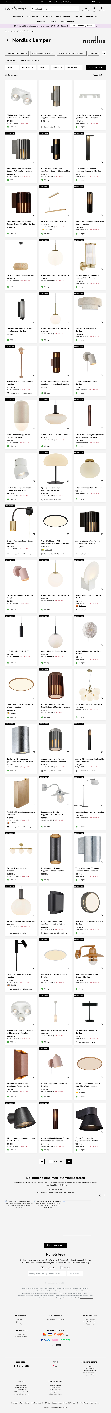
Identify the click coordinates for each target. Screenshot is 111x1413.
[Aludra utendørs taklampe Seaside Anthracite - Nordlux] (55, 749)
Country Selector (90, 1375)
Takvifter (47, 16)
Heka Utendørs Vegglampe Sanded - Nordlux (18, 435)
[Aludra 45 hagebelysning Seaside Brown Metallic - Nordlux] (55, 1128)
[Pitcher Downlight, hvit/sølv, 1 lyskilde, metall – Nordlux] (21, 477)
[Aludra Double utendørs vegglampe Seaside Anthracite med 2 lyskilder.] (55, 105)
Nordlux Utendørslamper (72, 53)
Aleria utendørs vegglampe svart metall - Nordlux (21, 1139)
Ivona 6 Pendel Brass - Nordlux (88, 704)
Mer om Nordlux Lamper (30, 60)
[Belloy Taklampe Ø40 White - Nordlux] (90, 641)
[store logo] (16, 8)
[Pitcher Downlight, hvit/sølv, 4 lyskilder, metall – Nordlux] (90, 105)
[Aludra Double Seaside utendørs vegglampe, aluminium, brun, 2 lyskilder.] (55, 371)
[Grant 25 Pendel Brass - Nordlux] (55, 586)
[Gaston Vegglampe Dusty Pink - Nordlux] (55, 1074)
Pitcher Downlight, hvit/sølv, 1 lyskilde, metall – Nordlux (20, 489)
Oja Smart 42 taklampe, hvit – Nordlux (54, 975)
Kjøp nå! (64, 26)
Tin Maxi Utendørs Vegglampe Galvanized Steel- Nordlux (88, 869)
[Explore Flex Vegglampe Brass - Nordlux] (21, 531)
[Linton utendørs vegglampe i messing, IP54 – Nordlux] (90, 265)
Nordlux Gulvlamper (42, 53)
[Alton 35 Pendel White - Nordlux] (55, 424)
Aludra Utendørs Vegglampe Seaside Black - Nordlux (87, 542)
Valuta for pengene (55, 1389)
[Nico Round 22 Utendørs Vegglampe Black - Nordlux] (55, 858)
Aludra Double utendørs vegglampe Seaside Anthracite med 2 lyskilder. (54, 116)
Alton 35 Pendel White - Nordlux (55, 434)
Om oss (89, 1366)
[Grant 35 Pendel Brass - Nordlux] (55, 265)
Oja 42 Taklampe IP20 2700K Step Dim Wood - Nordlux (87, 1084)
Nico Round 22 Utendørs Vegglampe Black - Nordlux (52, 869)
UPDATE (82, 26)
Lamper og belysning (11, 31)
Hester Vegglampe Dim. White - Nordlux (89, 596)
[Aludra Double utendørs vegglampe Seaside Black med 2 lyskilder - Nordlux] (55, 158)
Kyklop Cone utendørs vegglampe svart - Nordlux (86, 1139)
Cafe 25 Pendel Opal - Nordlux (54, 651)
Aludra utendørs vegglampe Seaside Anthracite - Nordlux (19, 169)
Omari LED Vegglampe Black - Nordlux (19, 975)
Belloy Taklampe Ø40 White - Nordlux (88, 652)
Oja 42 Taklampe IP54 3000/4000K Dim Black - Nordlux (55, 542)
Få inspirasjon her (54, 1245)
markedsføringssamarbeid (21, 1394)
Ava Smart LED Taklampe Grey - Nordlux (89, 922)
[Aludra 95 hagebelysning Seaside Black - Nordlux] (90, 749)
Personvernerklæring (89, 1373)
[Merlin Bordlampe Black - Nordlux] (90, 1020)
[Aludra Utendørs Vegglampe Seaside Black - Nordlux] (90, 531)
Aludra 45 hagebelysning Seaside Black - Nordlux (89, 222)
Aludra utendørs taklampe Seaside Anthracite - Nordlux (53, 760)
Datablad (48, 229)
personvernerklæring (86, 1298)
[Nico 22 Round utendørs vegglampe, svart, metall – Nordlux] (55, 911)
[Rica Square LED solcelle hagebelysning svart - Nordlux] (90, 158)
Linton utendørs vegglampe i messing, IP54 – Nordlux (87, 276)
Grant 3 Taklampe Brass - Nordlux (18, 869)
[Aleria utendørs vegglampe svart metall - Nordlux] (21, 1128)
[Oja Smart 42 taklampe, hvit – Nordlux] (55, 965)
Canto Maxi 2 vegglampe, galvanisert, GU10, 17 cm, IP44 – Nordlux (21, 760)
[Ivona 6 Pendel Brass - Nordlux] (90, 694)
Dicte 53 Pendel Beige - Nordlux (20, 275)
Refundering (90, 1324)
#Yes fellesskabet (21, 1385)
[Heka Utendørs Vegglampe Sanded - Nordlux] (21, 424)
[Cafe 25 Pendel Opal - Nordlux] (55, 641)
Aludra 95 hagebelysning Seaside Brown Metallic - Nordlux (89, 435)
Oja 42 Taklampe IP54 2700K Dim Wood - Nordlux (21, 705)
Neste (102, 53)
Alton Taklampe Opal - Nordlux (88, 488)
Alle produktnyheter (55, 1394)
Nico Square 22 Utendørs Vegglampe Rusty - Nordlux (18, 1084)
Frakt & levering (90, 1319)
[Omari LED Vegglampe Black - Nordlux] (21, 965)
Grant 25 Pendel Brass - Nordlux (55, 595)
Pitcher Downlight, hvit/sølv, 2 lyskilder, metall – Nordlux (20, 116)
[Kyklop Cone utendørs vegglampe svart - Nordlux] (90, 1128)
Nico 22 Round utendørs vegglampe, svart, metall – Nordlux (52, 922)
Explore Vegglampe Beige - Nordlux (86, 382)
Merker (21, 31)
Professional (67, 21)
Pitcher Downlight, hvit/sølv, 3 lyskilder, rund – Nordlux (20, 1031)
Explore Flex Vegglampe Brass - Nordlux (20, 542)
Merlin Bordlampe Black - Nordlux (86, 1031)
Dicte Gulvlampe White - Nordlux (89, 812)
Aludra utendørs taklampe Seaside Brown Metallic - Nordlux (55, 705)
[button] (34, 108)
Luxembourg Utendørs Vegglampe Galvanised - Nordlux (55, 813)
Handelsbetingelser (90, 1370)
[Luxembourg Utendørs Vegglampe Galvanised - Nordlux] (55, 803)
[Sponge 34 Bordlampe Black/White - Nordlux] (55, 477)
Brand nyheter (21, 1389)
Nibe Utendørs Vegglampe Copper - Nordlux (86, 975)
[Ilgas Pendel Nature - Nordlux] (55, 211)
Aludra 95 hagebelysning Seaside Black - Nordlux (89, 760)
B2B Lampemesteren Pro (21, 1392)
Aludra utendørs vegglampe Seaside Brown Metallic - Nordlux (21, 222)
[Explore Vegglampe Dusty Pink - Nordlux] (21, 586)
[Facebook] (14, 1366)
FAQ (21, 1324)
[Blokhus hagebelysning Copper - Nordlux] (21, 371)
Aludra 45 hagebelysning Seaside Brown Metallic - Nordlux (55, 1139)
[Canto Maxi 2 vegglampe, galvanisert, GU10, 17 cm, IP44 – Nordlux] (21, 749)
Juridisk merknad (90, 1368)
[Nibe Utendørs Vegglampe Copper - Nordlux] (90, 965)
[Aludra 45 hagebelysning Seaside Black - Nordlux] (90, 211)
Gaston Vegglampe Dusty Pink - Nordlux (54, 1084)
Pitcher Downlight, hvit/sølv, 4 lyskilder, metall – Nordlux (88, 116)
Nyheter (41, 21)
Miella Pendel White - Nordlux (54, 1030)
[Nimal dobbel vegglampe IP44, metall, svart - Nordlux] (21, 318)
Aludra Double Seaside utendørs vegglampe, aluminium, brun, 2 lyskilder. (55, 382)
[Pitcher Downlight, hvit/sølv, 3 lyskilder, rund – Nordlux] (21, 1020)
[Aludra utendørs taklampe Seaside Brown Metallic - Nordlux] (55, 694)
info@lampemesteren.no (21, 1322)
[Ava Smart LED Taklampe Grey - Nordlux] (90, 911)
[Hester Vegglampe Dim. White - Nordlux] (90, 586)
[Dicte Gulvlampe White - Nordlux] (90, 803)
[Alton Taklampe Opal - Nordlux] (90, 477)
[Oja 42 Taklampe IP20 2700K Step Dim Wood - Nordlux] (90, 1074)
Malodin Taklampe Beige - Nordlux (86, 329)
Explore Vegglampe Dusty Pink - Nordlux (20, 596)
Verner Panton (55, 1387)
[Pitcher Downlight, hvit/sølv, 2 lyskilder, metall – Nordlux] (21, 105)
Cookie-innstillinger (21, 1387)
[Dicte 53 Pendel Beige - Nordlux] (21, 265)
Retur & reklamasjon (89, 1322)
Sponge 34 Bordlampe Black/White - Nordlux (50, 489)
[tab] (12, 67)
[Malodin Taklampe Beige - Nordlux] (90, 318)
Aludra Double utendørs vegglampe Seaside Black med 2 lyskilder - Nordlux (54, 169)
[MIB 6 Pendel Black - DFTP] (21, 641)
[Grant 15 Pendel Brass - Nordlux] (55, 318)
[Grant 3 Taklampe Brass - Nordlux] (21, 858)
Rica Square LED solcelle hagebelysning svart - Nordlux (88, 169)
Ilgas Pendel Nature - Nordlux (54, 221)
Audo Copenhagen (55, 1385)
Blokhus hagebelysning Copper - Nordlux (20, 382)
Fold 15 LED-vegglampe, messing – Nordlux (21, 813)
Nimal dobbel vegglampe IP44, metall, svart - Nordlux (20, 329)
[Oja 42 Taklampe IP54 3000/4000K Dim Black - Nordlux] (55, 531)
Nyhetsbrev (21, 1334)
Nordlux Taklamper (17, 53)
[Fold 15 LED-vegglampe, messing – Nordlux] (21, 803)
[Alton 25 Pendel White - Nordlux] (21, 911)
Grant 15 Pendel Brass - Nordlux (55, 328)
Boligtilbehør (55, 1392)
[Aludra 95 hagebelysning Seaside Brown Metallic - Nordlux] (90, 424)
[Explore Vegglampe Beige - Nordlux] (90, 371)
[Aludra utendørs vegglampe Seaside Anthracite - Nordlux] (21, 158)
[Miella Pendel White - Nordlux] (55, 1020)
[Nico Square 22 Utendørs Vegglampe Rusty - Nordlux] (21, 1074)
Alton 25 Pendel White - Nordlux (21, 921)
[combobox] (55, 8)
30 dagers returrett (21, 1336)
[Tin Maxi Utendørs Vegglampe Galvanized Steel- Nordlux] (90, 858)
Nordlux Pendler (98, 53)
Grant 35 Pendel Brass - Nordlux (55, 275)
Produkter (11, 60)
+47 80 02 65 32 (21, 1319)
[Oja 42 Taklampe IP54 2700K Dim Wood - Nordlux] (21, 694)
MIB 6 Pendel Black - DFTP (18, 651)
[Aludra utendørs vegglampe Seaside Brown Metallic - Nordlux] (21, 211)
